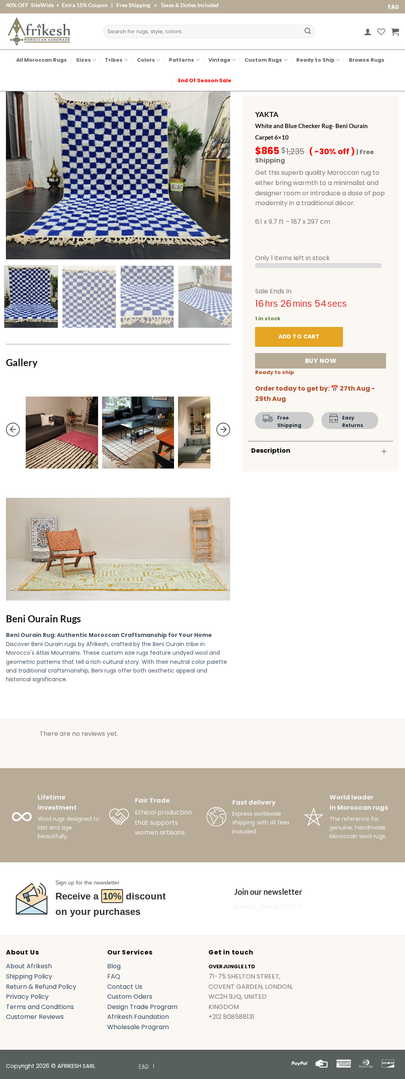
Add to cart (299, 336)
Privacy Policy (27, 996)
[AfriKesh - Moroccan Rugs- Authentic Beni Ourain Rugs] (39, 31)
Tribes (114, 60)
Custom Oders (129, 996)
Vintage (219, 60)
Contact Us (124, 986)
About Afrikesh (29, 966)
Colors (146, 60)
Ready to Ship (315, 60)
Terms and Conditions (40, 1006)
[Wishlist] (381, 31)
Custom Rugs (263, 60)
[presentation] (13, 429)
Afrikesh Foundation (138, 1016)
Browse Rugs (366, 60)
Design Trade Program (142, 1006)
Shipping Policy (29, 976)
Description (270, 450)
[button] (368, 31)
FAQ (393, 6)
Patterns (181, 60)
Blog (114, 966)
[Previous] (20, 175)
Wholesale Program (138, 1027)
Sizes (83, 60)
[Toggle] (384, 451)
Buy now (320, 361)
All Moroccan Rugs (41, 60)
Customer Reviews (35, 1016)
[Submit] (307, 31)
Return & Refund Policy (41, 986)
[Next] (216, 175)
